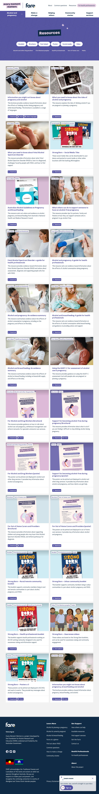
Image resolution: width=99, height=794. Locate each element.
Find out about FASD (53, 744)
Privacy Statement (53, 781)
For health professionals (86, 5)
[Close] (93, 778)
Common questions (60, 5)
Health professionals (58, 50)
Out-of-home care (73, 50)
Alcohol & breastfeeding (55, 735)
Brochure (32, 44)
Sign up (68, 787)
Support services (89, 14)
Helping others (51, 14)
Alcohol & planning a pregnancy (57, 727)
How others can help (78, 727)
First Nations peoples (42, 50)
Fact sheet (44, 44)
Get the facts (76, 739)
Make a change (34, 14)
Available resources (78, 731)
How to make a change (54, 752)
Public (84, 50)
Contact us (75, 744)
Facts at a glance (52, 739)
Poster (55, 44)
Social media (67, 44)
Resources (72, 5)
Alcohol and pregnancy (12, 14)
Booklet (21, 44)
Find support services (78, 735)
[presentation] (10, 726)
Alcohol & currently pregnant (56, 731)
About (50, 5)
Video (78, 44)
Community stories (70, 14)
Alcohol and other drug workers (23, 50)
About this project (77, 767)
